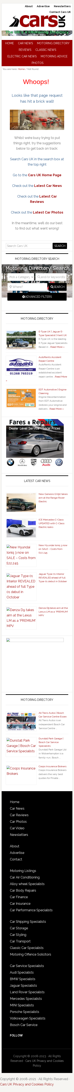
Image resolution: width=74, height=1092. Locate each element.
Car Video (17, 828)
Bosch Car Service (23, 1025)
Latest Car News (48, 186)
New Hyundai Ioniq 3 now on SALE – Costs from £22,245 (53, 549)
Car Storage (19, 928)
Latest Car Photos (48, 212)
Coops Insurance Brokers (52, 766)
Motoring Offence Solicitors (30, 954)
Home (14, 802)
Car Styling (18, 935)
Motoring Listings (23, 871)
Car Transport (20, 941)
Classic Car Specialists (27, 948)
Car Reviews (19, 815)
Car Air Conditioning (25, 877)
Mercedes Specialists (26, 999)
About (14, 846)
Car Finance (19, 897)
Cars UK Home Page (44, 175)
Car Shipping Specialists (28, 922)
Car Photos (18, 822)
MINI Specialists (22, 1005)
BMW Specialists (22, 979)
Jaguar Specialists (23, 985)
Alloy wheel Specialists (27, 884)
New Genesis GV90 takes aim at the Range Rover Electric (53, 498)
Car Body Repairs (23, 890)
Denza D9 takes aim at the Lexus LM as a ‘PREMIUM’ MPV (53, 612)
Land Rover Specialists (27, 992)
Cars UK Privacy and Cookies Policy (27, 1084)
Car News (17, 808)
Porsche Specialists (24, 1012)
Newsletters (19, 835)
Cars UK (37, 21)
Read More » (57, 346)
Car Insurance (20, 904)
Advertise (17, 853)
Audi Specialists (22, 972)
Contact (16, 859)
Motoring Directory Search (37, 258)
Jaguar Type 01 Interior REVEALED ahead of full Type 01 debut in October (53, 578)
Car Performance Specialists (31, 910)
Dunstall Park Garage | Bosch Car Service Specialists (51, 742)
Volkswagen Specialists (27, 1018)
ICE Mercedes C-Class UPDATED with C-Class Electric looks (51, 523)
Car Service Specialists (27, 966)
